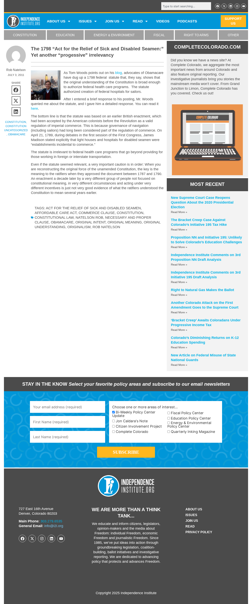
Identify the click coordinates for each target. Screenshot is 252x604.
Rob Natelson (106, 227)
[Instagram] (237, 6)
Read (190, 526)
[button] (16, 90)
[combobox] (186, 6)
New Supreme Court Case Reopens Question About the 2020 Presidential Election (202, 202)
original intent (90, 222)
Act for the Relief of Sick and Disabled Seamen (93, 208)
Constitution (130, 213)
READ (138, 21)
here (34, 109)
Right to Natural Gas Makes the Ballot (202, 290)
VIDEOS (163, 21)
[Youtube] (243, 6)
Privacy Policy (198, 532)
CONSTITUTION (25, 35)
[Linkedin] (230, 6)
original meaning (124, 222)
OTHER (233, 35)
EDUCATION (65, 35)
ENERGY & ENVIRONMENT (114, 35)
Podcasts (187, 21)
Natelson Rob (89, 217)
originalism (79, 227)
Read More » (179, 212)
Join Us (191, 520)
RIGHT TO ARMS (196, 35)
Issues (85, 21)
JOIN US (112, 21)
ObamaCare (16, 134)
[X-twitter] (224, 6)
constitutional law (54, 217)
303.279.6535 (51, 521)
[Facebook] (217, 6)
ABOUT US (56, 21)
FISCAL (159, 35)
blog (118, 73)
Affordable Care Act (56, 213)
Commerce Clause (97, 213)
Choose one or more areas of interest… (145, 407)
